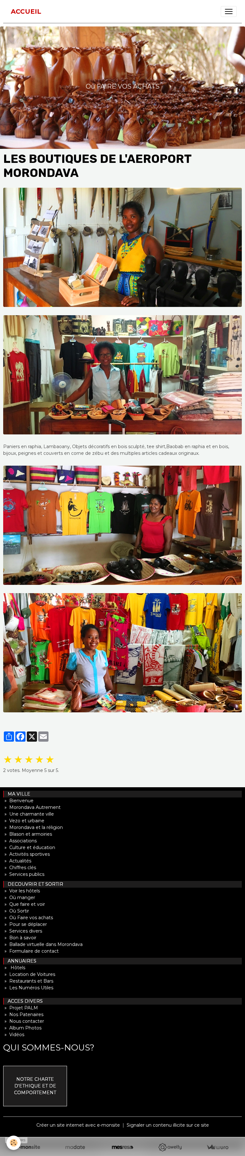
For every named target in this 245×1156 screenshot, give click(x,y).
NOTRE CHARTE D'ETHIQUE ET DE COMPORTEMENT (35, 1085)
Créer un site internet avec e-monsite (78, 1125)
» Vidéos (13, 1034)
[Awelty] (170, 1147)
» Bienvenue (18, 800)
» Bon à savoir (19, 938)
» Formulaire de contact (31, 951)
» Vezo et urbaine (23, 821)
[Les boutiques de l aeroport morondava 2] (122, 374)
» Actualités (17, 861)
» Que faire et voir (24, 904)
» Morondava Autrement (32, 807)
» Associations (20, 841)
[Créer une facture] (217, 1147)
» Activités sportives (26, 854)
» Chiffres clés (19, 867)
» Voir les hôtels (21, 891)
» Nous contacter (23, 1021)
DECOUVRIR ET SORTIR (33, 884)
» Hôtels (14, 968)
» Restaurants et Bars (28, 981)
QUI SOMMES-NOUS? (48, 1047)
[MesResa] (122, 1147)
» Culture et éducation (29, 847)
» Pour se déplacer (25, 924)
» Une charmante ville (28, 814)
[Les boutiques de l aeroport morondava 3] (122, 525)
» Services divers (22, 931)
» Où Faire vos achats (28, 917)
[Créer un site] (27, 1147)
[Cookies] (13, 1143)
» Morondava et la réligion (33, 827)
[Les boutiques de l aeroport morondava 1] (122, 247)
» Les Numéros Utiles (28, 988)
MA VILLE (17, 794)
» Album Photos (22, 1028)
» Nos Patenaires (23, 1014)
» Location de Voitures (29, 974)
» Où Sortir (16, 911)
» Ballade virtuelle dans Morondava (43, 944)
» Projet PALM (20, 1008)
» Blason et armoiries (27, 834)
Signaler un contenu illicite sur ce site (168, 1125)
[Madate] (75, 1147)
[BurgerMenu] (229, 11)
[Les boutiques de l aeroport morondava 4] (122, 652)
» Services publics (23, 874)
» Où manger (19, 897)
